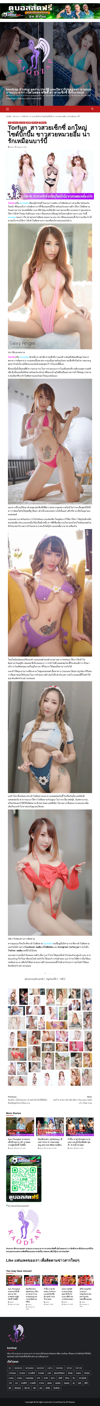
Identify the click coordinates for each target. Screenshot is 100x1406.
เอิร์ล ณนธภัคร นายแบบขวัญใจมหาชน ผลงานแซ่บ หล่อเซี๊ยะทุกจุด (86, 1294)
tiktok (69, 1368)
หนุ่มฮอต (66, 1383)
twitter (78, 1368)
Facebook (18, 1368)
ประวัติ (46, 1378)
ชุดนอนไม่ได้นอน (59, 1373)
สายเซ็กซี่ (23, 1383)
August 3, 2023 (22, 147)
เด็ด (10, 1388)
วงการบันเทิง (82, 1378)
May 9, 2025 (79, 1148)
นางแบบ (22, 122)
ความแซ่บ (41, 1373)
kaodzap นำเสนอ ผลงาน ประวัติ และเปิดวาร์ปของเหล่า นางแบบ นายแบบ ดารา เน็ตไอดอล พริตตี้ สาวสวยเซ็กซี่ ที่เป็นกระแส (48, 91)
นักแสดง (86, 1373)
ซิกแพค (70, 1373)
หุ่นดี (79, 1383)
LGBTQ (50, 1368)
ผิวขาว (53, 1378)
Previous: (27, 1100)
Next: (72, 1100)
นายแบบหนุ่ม (29, 1378)
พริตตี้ (28, 122)
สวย (16, 1383)
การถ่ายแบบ (12, 1373)
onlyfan (15, 122)
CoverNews (58, 1402)
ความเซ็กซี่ (31, 1373)
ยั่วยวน (67, 1378)
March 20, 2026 (20, 1148)
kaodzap (40, 1368)
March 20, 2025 (68, 1304)
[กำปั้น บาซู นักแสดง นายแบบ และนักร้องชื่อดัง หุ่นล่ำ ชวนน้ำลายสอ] (80, 1126)
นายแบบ (15, 1130)
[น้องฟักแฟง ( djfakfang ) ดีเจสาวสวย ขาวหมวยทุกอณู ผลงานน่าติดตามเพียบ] (50, 1126)
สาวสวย (41, 1383)
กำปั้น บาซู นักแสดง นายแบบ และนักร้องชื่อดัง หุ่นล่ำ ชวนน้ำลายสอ (79, 1142)
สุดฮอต (49, 1383)
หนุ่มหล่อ (57, 1383)
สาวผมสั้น (33, 1383)
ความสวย (22, 1373)
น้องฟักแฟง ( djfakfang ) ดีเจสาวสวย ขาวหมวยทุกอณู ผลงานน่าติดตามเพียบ (50, 1142)
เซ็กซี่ (85, 1383)
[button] (8, 109)
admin (12, 147)
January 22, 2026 (51, 1148)
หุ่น (74, 1383)
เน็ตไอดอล (42, 122)
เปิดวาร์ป (27, 1388)
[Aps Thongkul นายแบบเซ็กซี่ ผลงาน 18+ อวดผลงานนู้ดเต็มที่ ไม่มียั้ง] (20, 1126)
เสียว (34, 1388)
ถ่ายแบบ (78, 1373)
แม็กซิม (48, 1388)
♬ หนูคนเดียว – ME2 (54, 978)
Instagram (29, 1368)
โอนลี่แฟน (56, 1388)
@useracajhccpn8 (34, 978)
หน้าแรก (34, 122)
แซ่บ (41, 1388)
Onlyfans (59, 1368)
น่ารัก (38, 1378)
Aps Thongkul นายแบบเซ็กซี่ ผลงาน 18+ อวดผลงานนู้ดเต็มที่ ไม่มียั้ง (19, 1142)
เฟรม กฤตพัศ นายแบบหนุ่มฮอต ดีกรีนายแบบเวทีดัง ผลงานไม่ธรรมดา (67, 1294)
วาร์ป (10, 1383)
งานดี (49, 1373)
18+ (10, 122)
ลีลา (74, 1378)
